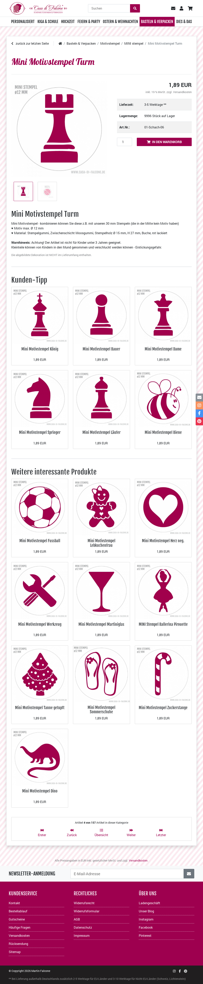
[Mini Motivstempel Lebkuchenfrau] (101, 507)
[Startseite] (60, 43)
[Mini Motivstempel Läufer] (101, 398)
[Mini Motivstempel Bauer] (101, 315)
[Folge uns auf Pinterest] (185, 971)
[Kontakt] (199, 397)
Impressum (82, 935)
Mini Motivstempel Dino (39, 791)
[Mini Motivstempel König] (39, 315)
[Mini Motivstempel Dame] (163, 315)
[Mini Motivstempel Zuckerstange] (163, 673)
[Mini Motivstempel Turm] (59, 129)
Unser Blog (146, 911)
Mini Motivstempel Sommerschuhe (101, 709)
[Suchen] (135, 8)
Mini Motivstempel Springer (39, 432)
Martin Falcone (40, 971)
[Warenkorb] (190, 8)
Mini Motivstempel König (39, 349)
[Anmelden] (189, 873)
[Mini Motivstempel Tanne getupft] (39, 673)
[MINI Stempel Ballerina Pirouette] (163, 590)
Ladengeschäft (149, 903)
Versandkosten (182, 92)
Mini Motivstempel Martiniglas (101, 624)
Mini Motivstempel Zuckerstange (163, 707)
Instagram (146, 919)
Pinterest (145, 935)
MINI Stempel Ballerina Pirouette (163, 624)
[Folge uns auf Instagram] (174, 971)
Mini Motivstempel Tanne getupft (39, 707)
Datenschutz (83, 927)
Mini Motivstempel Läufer (101, 432)
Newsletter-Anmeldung (32, 873)
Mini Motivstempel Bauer (101, 349)
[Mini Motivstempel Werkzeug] (39, 590)
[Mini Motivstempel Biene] (163, 398)
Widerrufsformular (86, 911)
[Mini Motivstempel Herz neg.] (163, 507)
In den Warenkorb (167, 142)
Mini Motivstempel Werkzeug (39, 624)
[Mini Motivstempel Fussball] (39, 507)
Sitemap (15, 952)
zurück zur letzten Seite (32, 43)
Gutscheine (17, 919)
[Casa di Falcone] (38, 8)
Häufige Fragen (19, 927)
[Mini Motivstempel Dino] (39, 757)
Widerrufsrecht (84, 903)
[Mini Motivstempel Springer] (39, 398)
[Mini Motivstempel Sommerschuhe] (101, 673)
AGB (77, 919)
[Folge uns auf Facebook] (180, 971)
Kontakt (14, 903)
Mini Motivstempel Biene (163, 432)
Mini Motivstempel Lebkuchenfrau (101, 542)
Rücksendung (18, 944)
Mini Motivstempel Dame (163, 349)
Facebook (146, 927)
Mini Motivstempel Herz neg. (163, 540)
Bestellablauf (18, 911)
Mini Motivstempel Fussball (39, 540)
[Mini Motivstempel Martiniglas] (101, 590)
